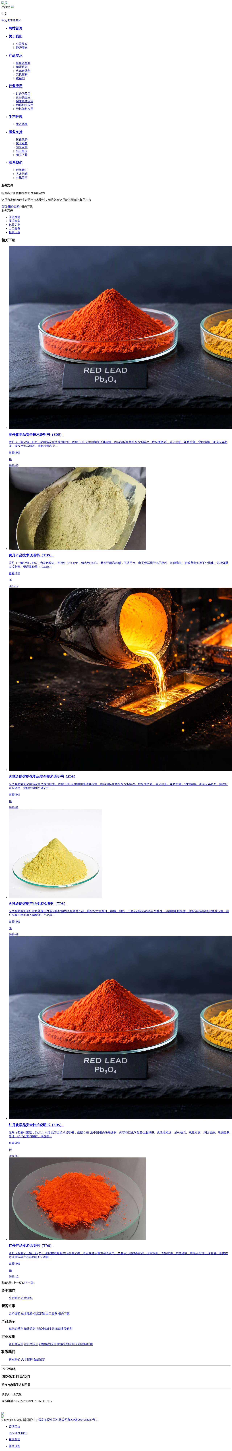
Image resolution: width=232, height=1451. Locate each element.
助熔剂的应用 (24, 105)
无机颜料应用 (24, 108)
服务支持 (14, 206)
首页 (4, 206)
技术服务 (22, 143)
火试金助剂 (23, 70)
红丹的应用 (23, 93)
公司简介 (22, 43)
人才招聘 (22, 173)
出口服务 (22, 150)
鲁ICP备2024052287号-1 (82, 1419)
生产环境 (22, 124)
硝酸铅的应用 (24, 101)
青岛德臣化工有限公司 (52, 1419)
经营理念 (22, 47)
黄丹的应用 (23, 97)
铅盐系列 (22, 66)
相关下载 (22, 154)
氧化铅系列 (23, 63)
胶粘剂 (20, 78)
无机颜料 (22, 74)
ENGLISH (14, 20)
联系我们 (22, 170)
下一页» (30, 1282)
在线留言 (22, 177)
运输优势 (22, 139)
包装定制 (22, 147)
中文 (4, 20)
